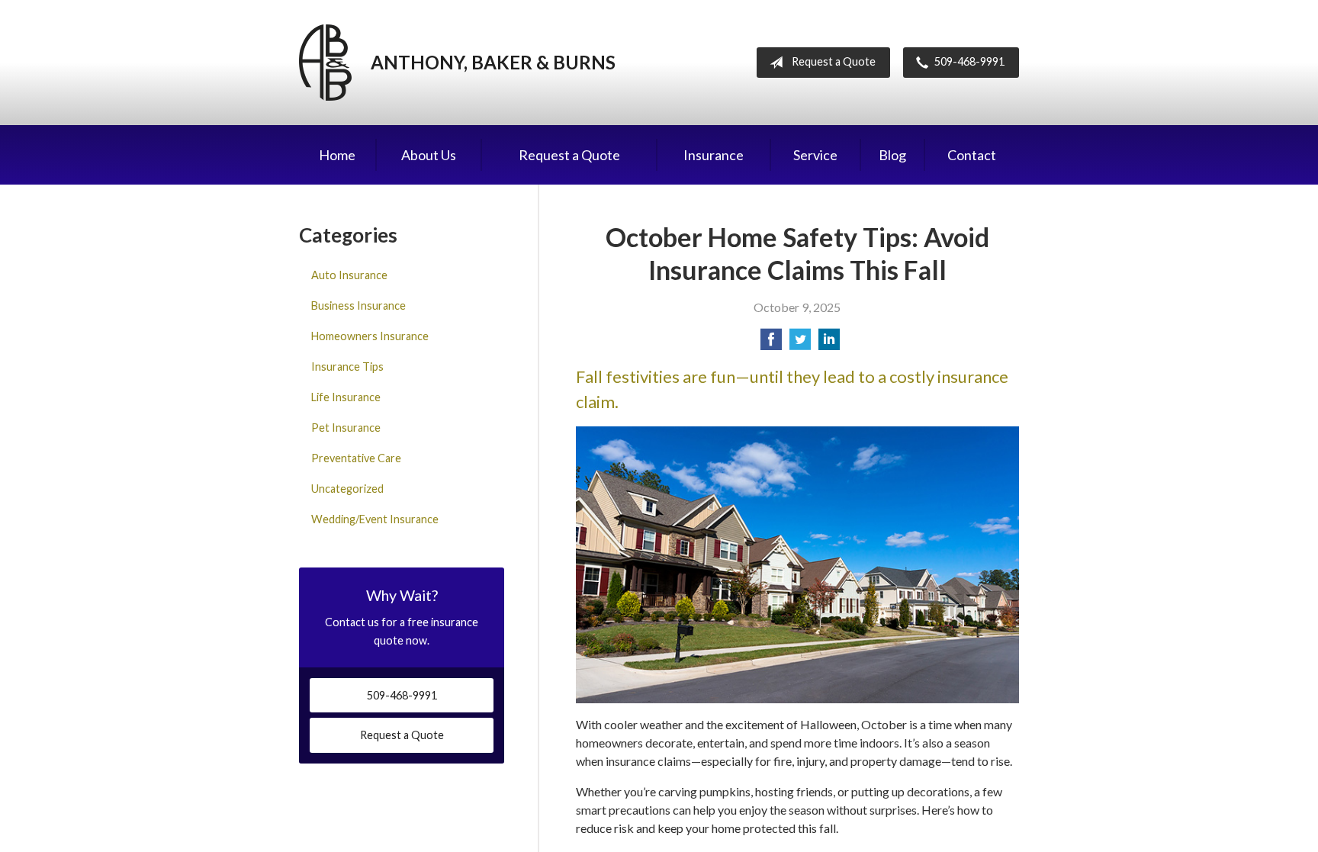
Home (337, 154)
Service (815, 154)
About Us (428, 154)
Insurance (713, 154)
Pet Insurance (346, 427)
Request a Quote (834, 61)
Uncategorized (347, 488)
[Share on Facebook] (771, 343)
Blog (892, 154)
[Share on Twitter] (800, 343)
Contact (971, 154)
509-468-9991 (969, 61)
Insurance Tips (347, 366)
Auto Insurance (349, 274)
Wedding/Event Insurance (375, 519)
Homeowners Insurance (370, 336)
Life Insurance (346, 397)
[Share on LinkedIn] (829, 343)
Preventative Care (356, 458)
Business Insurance (358, 305)
